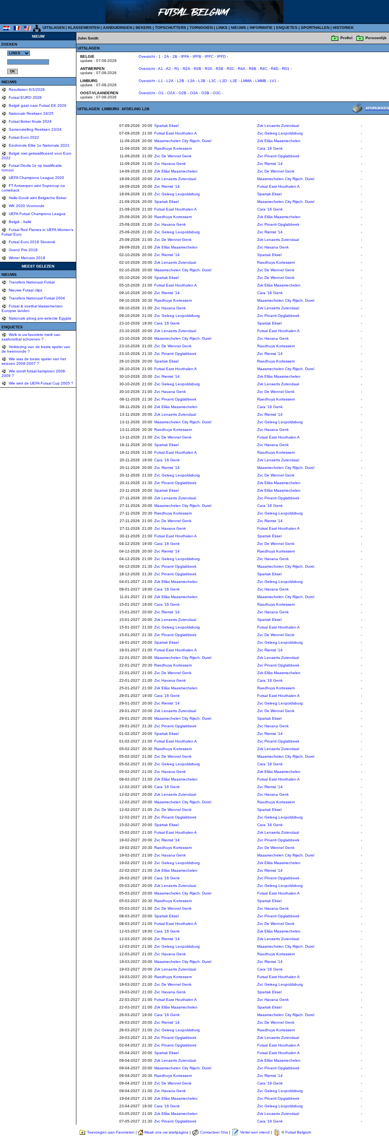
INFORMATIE (261, 27)
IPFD (221, 56)
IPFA (185, 56)
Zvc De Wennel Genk (172, 156)
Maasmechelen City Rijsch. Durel (182, 141)
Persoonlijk (376, 38)
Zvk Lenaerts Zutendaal (278, 126)
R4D (274, 68)
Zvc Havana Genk (170, 164)
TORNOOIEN (201, 27)
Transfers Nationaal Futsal (31, 282)
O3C (217, 93)
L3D (223, 81)
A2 (168, 68)
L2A (170, 81)
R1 (176, 68)
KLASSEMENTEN (84, 27)
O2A (171, 93)
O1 (161, 93)
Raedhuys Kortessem (173, 148)
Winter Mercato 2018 (26, 258)
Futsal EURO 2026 (25, 97)
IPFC (209, 56)
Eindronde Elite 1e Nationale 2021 (39, 145)
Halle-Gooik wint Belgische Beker (37, 198)
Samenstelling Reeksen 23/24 (35, 129)
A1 (160, 68)
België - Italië (20, 222)
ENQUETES (286, 27)
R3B (219, 68)
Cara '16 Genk (270, 148)
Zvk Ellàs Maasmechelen (278, 141)
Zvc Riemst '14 (270, 164)
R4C (263, 68)
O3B (205, 93)
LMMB (260, 81)
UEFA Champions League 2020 (36, 178)
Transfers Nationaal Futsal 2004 (36, 298)
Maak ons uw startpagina (166, 1132)
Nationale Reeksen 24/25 (31, 113)
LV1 (273, 81)
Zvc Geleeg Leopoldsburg (280, 133)
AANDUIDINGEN (117, 27)
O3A (194, 93)
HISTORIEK (343, 27)
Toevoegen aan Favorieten (110, 1132)
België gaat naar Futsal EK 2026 (37, 105)
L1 (160, 81)
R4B (252, 68)
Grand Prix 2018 (23, 250)
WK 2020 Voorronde (26, 206)
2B (174, 56)
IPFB (197, 56)
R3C (230, 68)
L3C (212, 81)
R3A (208, 68)
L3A (191, 81)
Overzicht (147, 56)
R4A (241, 68)
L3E (233, 81)
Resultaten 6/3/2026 (26, 89)
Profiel (346, 38)
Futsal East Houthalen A (175, 133)
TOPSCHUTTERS (170, 27)
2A (166, 56)
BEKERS (144, 27)
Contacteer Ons (214, 1132)
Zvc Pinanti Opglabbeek (278, 156)
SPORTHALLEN (315, 27)
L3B (202, 81)
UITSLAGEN (54, 27)
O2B (183, 93)
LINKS (222, 27)
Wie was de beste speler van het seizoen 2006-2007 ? (34, 361)
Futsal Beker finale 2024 (30, 121)
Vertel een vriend (255, 1132)
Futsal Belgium (298, 1132)
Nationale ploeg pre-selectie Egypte (39, 318)
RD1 (285, 68)
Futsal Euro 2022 (23, 137)
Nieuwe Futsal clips (25, 290)
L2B (180, 81)
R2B (197, 68)
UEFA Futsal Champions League (37, 214)
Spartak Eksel (166, 126)
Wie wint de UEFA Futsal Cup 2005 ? (40, 383)
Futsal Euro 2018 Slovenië (31, 242)
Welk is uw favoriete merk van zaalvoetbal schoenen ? (31, 336)
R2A (186, 68)
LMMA (246, 81)
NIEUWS (238, 27)
